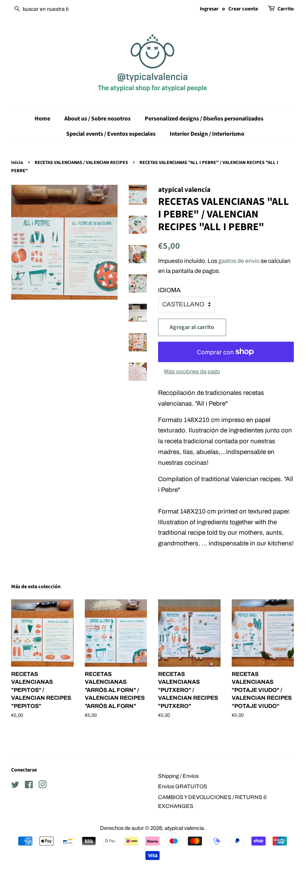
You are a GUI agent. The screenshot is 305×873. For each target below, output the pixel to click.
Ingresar (209, 9)
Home (42, 119)
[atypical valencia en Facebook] (29, 786)
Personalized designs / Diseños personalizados (204, 119)
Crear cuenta (243, 9)
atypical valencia (184, 828)
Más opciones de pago (192, 371)
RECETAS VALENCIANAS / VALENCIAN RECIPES (81, 162)
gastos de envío (239, 261)
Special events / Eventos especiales (110, 134)
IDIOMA (169, 290)
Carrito (285, 9)
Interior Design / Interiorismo (207, 134)
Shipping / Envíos (178, 776)
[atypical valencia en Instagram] (42, 786)
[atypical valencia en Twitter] (15, 786)
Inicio (17, 162)
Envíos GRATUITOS (182, 786)
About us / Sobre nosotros (97, 119)
